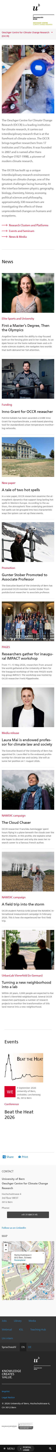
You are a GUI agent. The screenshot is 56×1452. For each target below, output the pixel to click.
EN (23, 1347)
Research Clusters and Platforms (28, 225)
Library (18, 1320)
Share (10, 1157)
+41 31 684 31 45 (29, 1214)
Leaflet (35, 1299)
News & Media (18, 236)
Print (25, 1157)
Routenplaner (20, 1260)
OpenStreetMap (43, 1299)
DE (29, 1347)
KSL (21, 1329)
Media (32, 1320)
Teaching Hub (38, 1329)
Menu (11, 1448)
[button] (28, 1267)
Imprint (6, 1391)
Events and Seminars (21, 231)
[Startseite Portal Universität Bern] (43, 14)
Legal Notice (8, 1397)
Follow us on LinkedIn (14, 1227)
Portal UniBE (27, 1448)
